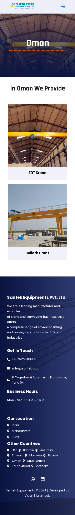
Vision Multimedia (37, 495)
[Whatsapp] (32, 479)
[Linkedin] (42, 479)
